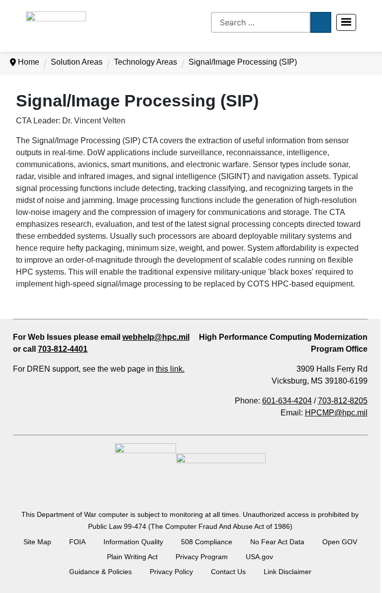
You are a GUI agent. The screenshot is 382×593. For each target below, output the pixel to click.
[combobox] (260, 22)
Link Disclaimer (287, 572)
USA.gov (259, 557)
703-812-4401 (63, 349)
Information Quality (133, 542)
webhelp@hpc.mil (156, 337)
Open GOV (339, 542)
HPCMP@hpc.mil (336, 412)
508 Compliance (206, 542)
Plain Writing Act (132, 557)
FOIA (77, 542)
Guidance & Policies (100, 572)
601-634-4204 (287, 400)
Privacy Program (202, 557)
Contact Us (228, 572)
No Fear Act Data (277, 542)
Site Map (37, 542)
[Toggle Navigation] (346, 22)
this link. (170, 369)
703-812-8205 (343, 400)
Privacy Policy (171, 572)
